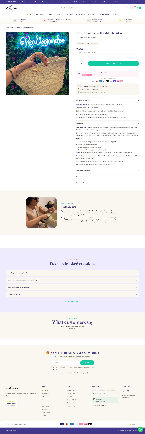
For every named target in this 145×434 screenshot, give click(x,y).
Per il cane (69, 14)
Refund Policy (71, 406)
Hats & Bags (40, 14)
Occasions (91, 14)
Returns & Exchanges (73, 400)
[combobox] (74, 8)
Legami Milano (105, 14)
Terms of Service (72, 403)
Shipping (69, 396)
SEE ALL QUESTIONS (72, 301)
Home (59, 14)
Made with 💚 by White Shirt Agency (128, 430)
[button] (138, 8)
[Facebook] (123, 391)
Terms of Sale (71, 390)
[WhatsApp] (140, 429)
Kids (50, 14)
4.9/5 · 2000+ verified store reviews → (86, 37)
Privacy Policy (71, 393)
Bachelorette (80, 14)
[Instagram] (128, 391)
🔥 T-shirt (30, 14)
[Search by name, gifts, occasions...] (54, 7)
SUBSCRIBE (86, 362)
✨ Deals (115, 14)
